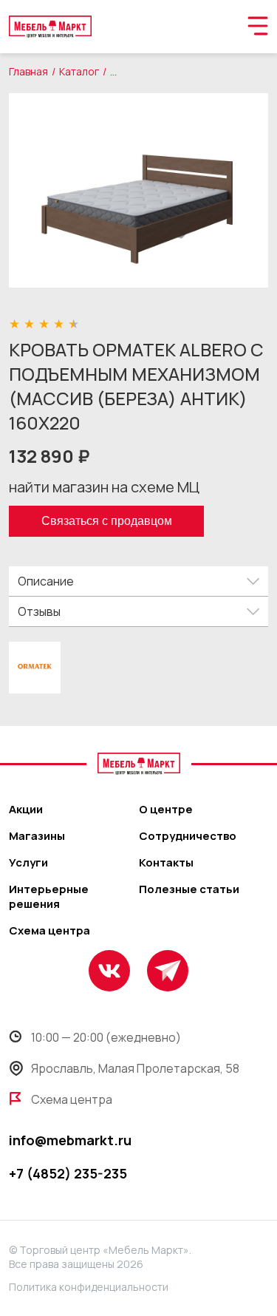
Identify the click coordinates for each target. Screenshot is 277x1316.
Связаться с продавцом (106, 521)
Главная (28, 71)
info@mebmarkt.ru (70, 1140)
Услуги (28, 862)
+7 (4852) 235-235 (68, 1173)
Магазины (37, 836)
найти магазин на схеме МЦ (104, 487)
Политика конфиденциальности (88, 1287)
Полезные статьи (189, 889)
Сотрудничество (187, 836)
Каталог (79, 71)
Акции (26, 809)
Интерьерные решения (49, 897)
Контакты (166, 862)
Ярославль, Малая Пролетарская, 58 (135, 1068)
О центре (166, 809)
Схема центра (49, 930)
